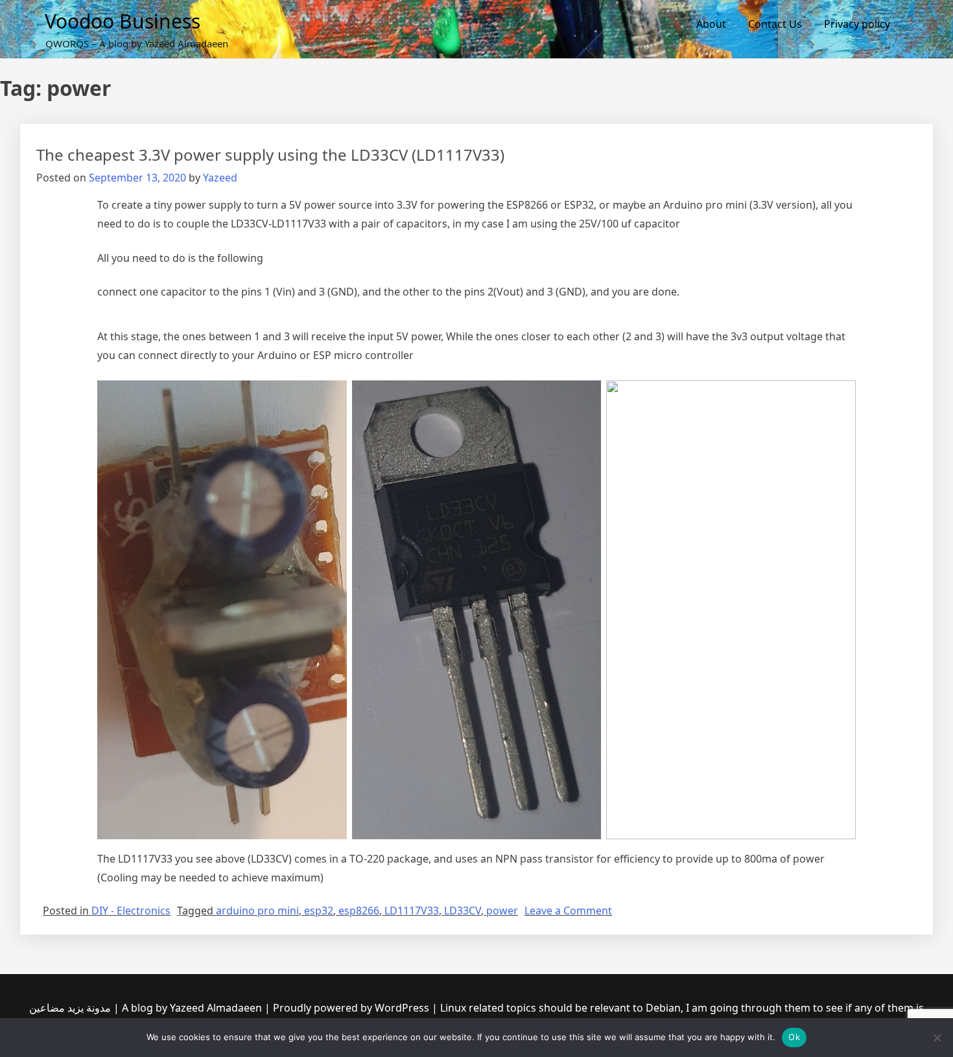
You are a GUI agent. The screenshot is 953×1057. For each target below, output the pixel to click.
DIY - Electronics (131, 910)
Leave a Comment (568, 910)
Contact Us (775, 24)
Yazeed (220, 177)
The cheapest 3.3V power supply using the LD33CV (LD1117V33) (270, 154)
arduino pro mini (257, 910)
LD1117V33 (411, 910)
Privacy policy (857, 24)
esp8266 (358, 910)
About (711, 24)
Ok (794, 1037)
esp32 (318, 910)
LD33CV (462, 910)
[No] (936, 1037)
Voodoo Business (122, 21)
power (502, 910)
